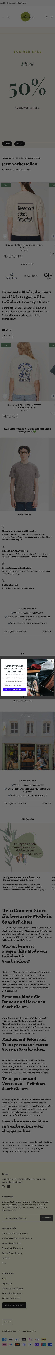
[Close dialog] (52, 661)
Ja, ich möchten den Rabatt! (14, 689)
